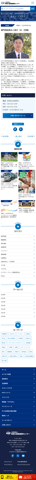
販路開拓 (3, 240)
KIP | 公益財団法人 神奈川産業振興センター (10, 3)
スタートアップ (25, 347)
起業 (16, 347)
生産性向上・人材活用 (7, 262)
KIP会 (3, 276)
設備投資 (3, 247)
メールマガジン (7, 420)
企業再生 (3, 258)
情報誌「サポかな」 (8, 402)
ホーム (4, 370)
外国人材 (28, 338)
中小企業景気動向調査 (9, 411)
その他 (3, 265)
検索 (32, 9)
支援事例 (5, 383)
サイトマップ (8, 461)
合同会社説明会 (29, 356)
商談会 (4, 347)
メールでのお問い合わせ (28, 477)
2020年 (3, 316)
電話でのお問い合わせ (9, 477)
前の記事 (5, 136)
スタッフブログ (9, 13)
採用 (21, 356)
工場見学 (20, 338)
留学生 (28, 334)
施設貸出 (5, 379)
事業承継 (3, 254)
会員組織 (28, 343)
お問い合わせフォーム (18, 116)
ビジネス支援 (6, 374)
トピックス (5, 397)
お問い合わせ (6, 425)
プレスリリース (7, 406)
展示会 (4, 343)
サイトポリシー (9, 464)
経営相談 (3, 236)
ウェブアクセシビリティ (24, 464)
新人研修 (4, 360)
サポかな (3, 269)
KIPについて (6, 393)
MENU (32, 3)
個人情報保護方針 (22, 461)
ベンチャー (4, 251)
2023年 (3, 305)
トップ (2, 13)
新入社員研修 (11, 338)
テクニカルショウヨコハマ (16, 343)
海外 (3, 352)
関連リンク (5, 416)
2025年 (3, 298)
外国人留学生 (13, 356)
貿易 (30, 352)
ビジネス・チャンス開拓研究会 (10, 272)
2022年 (3, 309)
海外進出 (3, 243)
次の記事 (30, 136)
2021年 (3, 313)
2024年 (3, 302)
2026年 (3, 295)
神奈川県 (4, 356)
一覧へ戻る (18, 136)
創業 (11, 347)
